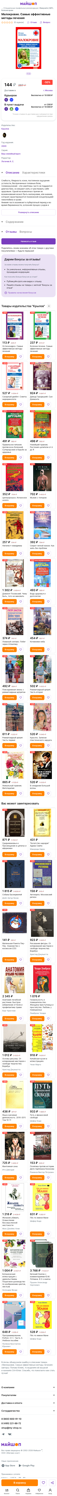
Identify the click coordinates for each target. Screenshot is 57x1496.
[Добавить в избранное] (43, 1482)
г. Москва (48, 90)
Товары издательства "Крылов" (23, 306)
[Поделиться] (52, 1482)
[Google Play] (27, 1465)
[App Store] (8, 1465)
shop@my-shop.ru (11, 1427)
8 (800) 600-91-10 (11, 1418)
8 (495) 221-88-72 (11, 1423)
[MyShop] (11, 1446)
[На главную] (28, 5)
